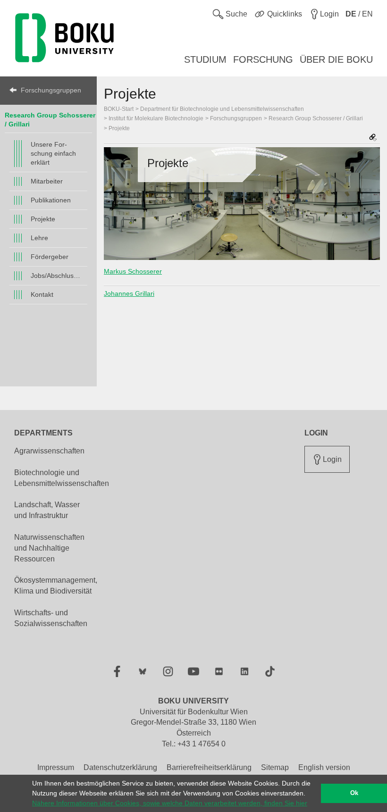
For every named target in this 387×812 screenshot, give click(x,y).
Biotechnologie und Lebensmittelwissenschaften (61, 478)
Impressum (55, 767)
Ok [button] (354, 793)
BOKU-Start (119, 109)
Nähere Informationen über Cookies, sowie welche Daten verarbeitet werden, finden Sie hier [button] (169, 803)
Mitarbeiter (47, 181)
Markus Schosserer (133, 271)
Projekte (43, 219)
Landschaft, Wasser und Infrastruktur (47, 510)
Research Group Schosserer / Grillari (316, 118)
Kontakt (42, 294)
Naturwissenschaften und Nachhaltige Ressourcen (49, 548)
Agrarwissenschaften (49, 451)
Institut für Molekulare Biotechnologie (156, 118)
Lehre (39, 238)
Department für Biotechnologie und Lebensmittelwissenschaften (222, 109)
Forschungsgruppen (51, 90)
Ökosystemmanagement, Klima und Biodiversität (55, 585)
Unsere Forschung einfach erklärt (53, 153)
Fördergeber (49, 256)
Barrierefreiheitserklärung (209, 767)
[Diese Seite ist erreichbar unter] (373, 138)
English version (324, 767)
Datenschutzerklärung (120, 767)
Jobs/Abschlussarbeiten (57, 275)
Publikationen (51, 200)
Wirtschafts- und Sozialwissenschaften (50, 618)
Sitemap (275, 767)
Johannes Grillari (129, 293)
